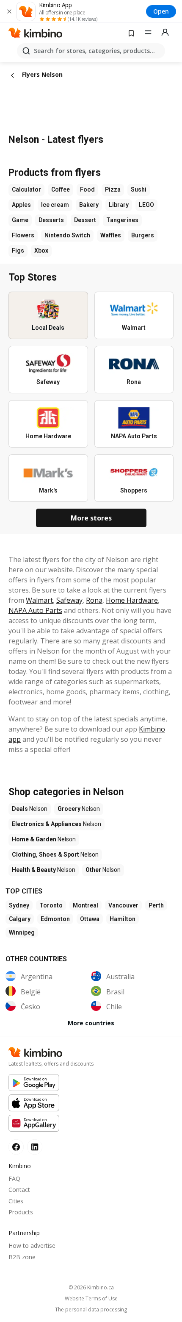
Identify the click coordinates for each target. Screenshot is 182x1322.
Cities (15, 1201)
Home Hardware (132, 600)
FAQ (14, 1178)
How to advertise (31, 1245)
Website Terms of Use (91, 1298)
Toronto (51, 905)
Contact (19, 1190)
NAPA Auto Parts (35, 610)
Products (20, 1212)
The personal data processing (91, 1309)
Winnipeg (22, 932)
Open (161, 11)
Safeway (69, 600)
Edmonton (55, 919)
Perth (156, 905)
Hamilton (122, 919)
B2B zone (22, 1257)
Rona (94, 600)
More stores (91, 518)
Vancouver (123, 905)
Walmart (39, 600)
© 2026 (91, 1287)
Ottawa (89, 919)
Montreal (85, 905)
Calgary (19, 919)
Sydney (19, 905)
